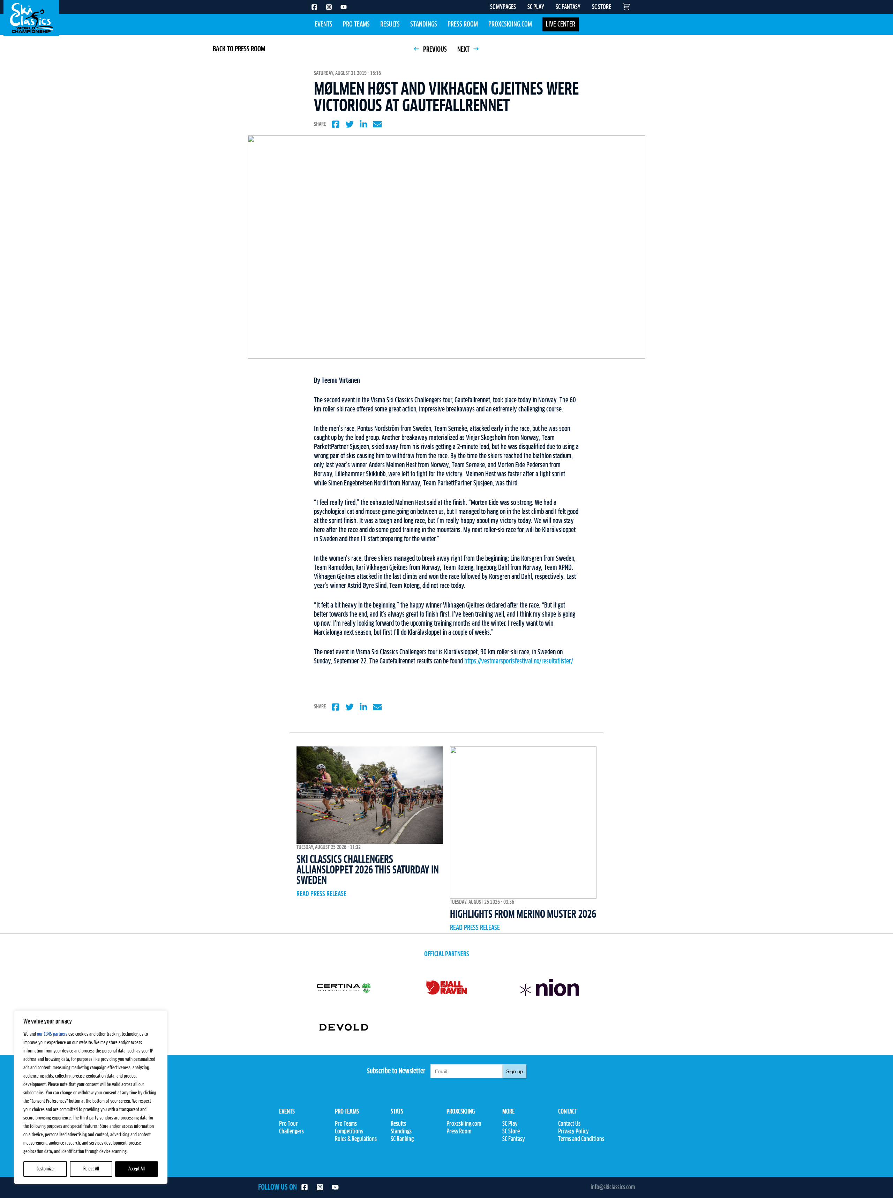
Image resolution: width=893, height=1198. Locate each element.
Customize (45, 1169)
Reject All (91, 1169)
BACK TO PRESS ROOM (239, 49)
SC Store (511, 1132)
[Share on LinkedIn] (363, 124)
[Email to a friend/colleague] (377, 124)
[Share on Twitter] (350, 124)
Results (390, 24)
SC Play (510, 1124)
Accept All (136, 1169)
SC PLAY (535, 7)
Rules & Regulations (356, 1139)
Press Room (463, 24)
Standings (423, 24)
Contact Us (569, 1124)
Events (323, 24)
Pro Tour (288, 1124)
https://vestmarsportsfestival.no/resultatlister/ (518, 661)
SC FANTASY (568, 7)
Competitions (349, 1132)
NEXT (464, 49)
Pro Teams (356, 24)
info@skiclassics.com (613, 1187)
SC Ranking (402, 1139)
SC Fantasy (513, 1139)
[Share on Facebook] (336, 124)
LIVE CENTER (560, 24)
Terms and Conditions (581, 1139)
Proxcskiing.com (510, 24)
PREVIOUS (434, 49)
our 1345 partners (52, 1034)
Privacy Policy (573, 1132)
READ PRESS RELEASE (321, 894)
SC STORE (601, 7)
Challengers (291, 1132)
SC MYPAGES (503, 7)
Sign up (514, 1071)
